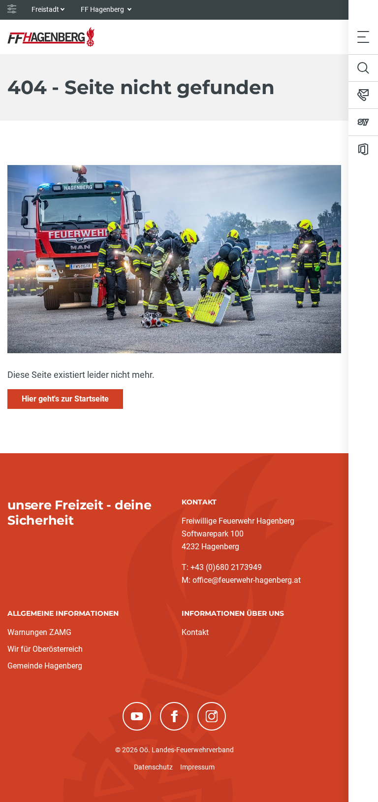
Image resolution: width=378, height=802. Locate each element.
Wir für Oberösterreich (45, 649)
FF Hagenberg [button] (103, 9)
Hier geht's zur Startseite (65, 398)
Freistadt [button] (45, 9)
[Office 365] (363, 149)
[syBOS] (363, 122)
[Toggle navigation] (363, 37)
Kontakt (195, 632)
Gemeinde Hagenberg (44, 665)
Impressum (197, 767)
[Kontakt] (363, 95)
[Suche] (363, 68)
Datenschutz (153, 767)
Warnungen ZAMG (39, 632)
